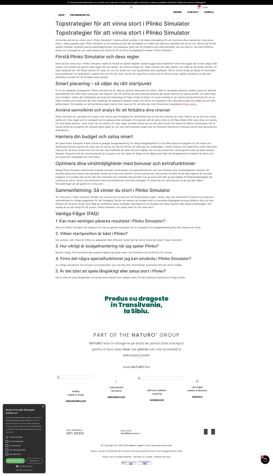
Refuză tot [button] (34, 461)
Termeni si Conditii (142, 456)
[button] (7, 437)
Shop (61, 15)
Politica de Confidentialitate (117, 456)
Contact (193, 12)
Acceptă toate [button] (15, 461)
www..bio (136, 367)
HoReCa (209, 12)
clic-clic (126, 431)
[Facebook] (213, 432)
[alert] (24, 438)
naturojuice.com (116, 397)
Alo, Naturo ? (75, 430)
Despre (177, 12)
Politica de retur (162, 456)
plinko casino (189, 104)
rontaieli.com (157, 400)
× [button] (43, 407)
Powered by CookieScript (24, 470)
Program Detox (80, 15)
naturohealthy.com (76, 401)
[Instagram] (205, 432)
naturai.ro (197, 396)
